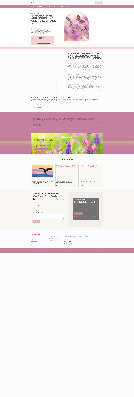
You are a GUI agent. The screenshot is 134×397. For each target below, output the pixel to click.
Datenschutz (81, 237)
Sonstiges (36, 210)
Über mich (48, 6)
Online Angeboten (37, 206)
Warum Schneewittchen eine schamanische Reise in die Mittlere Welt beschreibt (65, 181)
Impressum (81, 239)
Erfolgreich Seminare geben (69, 237)
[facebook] (32, 241)
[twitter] (34, 241)
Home (32, 6)
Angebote (39, 6)
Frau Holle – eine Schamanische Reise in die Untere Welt (91, 180)
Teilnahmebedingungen (83, 236)
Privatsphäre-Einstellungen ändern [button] (69, 250)
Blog (55, 6)
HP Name (74, 199)
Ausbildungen (36, 205)
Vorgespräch (36, 208)
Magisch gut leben (67, 239)
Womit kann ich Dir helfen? (38, 212)
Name (75, 205)
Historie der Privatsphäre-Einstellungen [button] (84, 250)
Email (75, 209)
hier (61, 224)
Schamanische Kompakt (68, 243)
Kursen (35, 203)
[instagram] (36, 241)
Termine (62, 6)
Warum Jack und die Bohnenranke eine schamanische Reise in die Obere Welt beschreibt (42, 181)
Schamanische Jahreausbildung (70, 236)
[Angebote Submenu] (42, 6)
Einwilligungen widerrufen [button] (97, 250)
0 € (67, 6)
